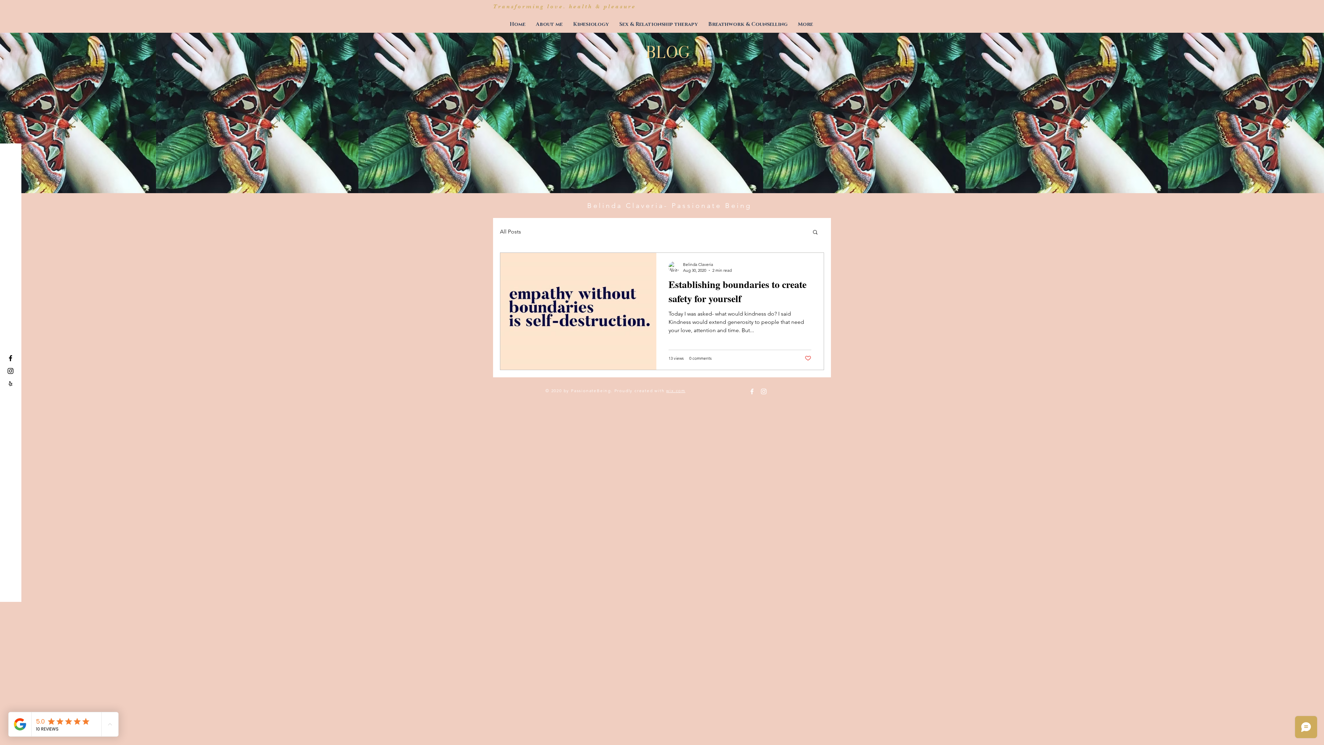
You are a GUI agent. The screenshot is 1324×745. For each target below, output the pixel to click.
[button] (815, 232)
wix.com (675, 390)
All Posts (510, 231)
